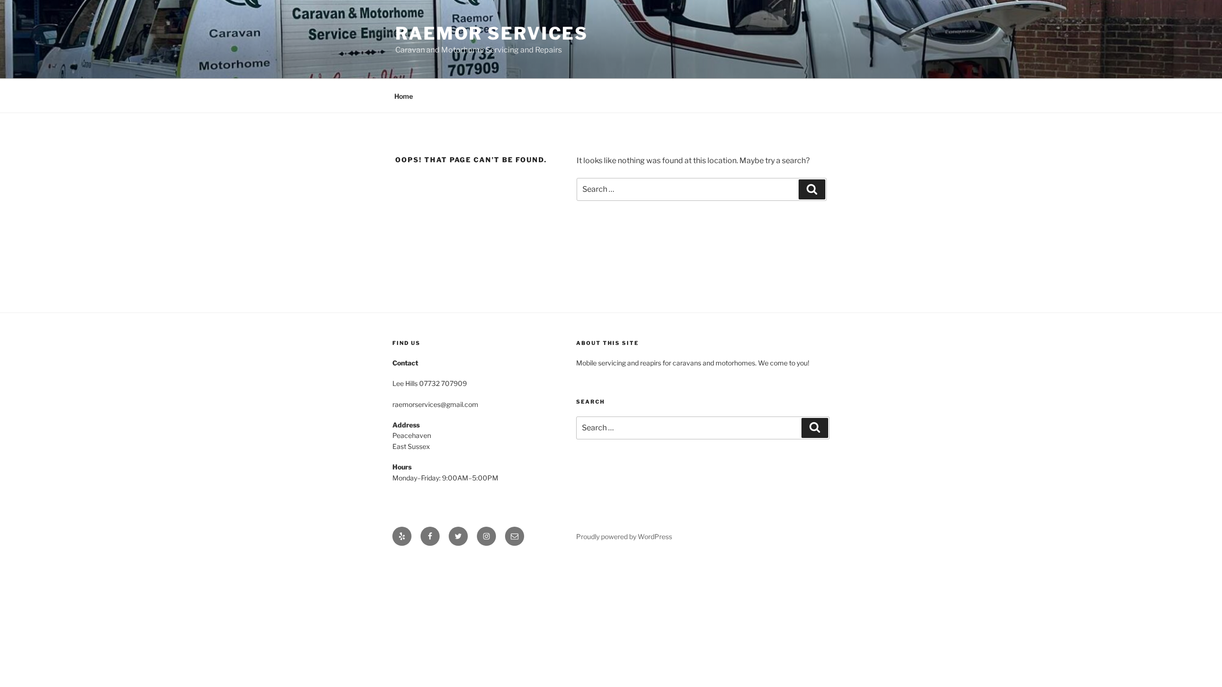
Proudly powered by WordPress (624, 536)
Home (403, 96)
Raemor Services (491, 33)
